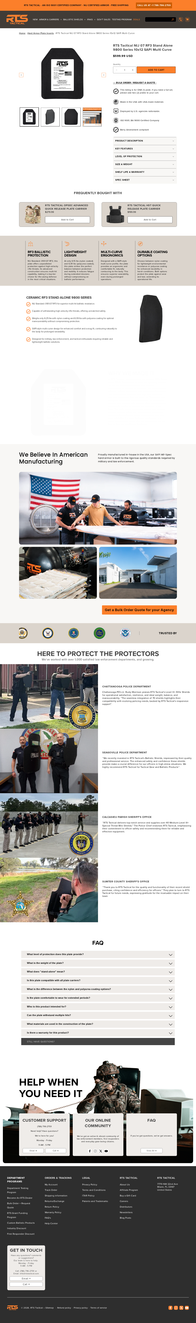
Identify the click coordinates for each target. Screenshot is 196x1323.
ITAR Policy (88, 1195)
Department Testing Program (17, 1190)
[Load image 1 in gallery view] (29, 116)
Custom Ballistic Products (21, 1222)
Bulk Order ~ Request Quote (18, 1205)
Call (54, 1150)
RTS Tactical (36, 1307)
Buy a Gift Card (128, 1195)
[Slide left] (21, 75)
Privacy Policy (89, 1184)
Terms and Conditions (94, 1190)
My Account (51, 1184)
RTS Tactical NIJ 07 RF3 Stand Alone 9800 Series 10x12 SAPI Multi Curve (95, 33)
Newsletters (126, 1212)
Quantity (116, 64)
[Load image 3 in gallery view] (71, 116)
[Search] (173, 19)
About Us (125, 1184)
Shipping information (56, 1195)
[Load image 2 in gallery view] (50, 116)
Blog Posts (125, 1217)
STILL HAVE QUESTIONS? (41, 1041)
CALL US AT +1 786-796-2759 (154, 5)
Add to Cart (67, 219)
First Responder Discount (20, 1233)
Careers (124, 1201)
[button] (187, 19)
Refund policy (64, 1307)
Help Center (51, 1223)
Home (22, 33)
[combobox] (160, 19)
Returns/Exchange (55, 1201)
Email (32, 1150)
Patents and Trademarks (95, 1201)
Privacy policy (81, 1307)
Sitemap (49, 1307)
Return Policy (52, 1206)
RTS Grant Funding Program (17, 1215)
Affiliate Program (129, 1190)
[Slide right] (104, 75)
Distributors (126, 1206)
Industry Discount (16, 1228)
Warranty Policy (53, 1212)
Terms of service (98, 1307)
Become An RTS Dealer (19, 1197)
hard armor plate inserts (41, 33)
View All (150, 1150)
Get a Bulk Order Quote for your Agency (139, 610)
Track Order (51, 1190)
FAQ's (48, 1217)
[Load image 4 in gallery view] (92, 116)
